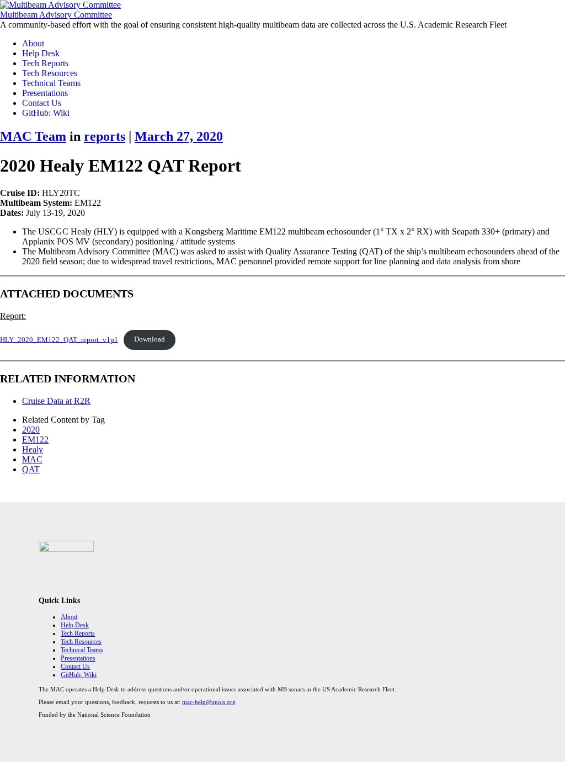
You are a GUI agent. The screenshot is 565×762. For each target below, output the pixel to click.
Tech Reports (45, 63)
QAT (31, 469)
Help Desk (41, 53)
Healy (32, 449)
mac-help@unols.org (209, 702)
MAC (32, 459)
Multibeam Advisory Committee (56, 14)
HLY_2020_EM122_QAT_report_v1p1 (59, 339)
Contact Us (41, 103)
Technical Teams (51, 83)
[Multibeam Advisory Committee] (60, 4)
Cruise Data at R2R (56, 401)
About (33, 43)
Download (149, 339)
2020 (31, 429)
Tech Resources (49, 73)
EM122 (35, 439)
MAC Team (33, 136)
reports (104, 136)
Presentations (45, 93)
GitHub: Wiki (46, 113)
